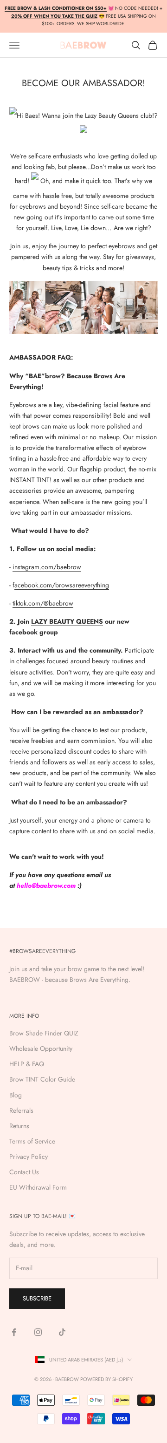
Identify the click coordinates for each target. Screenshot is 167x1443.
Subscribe (37, 1298)
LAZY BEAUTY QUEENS (67, 621)
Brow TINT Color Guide (42, 1079)
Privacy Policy (28, 1156)
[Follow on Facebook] (14, 1332)
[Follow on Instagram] (38, 1332)
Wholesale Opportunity (40, 1048)
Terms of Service (32, 1141)
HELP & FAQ (26, 1064)
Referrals (21, 1110)
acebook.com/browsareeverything (61, 585)
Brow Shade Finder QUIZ (43, 1033)
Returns (19, 1125)
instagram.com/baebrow (47, 567)
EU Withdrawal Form (38, 1187)
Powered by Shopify (106, 1379)
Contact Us (24, 1172)
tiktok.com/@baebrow (43, 603)
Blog (15, 1095)
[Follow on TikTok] (62, 1332)
